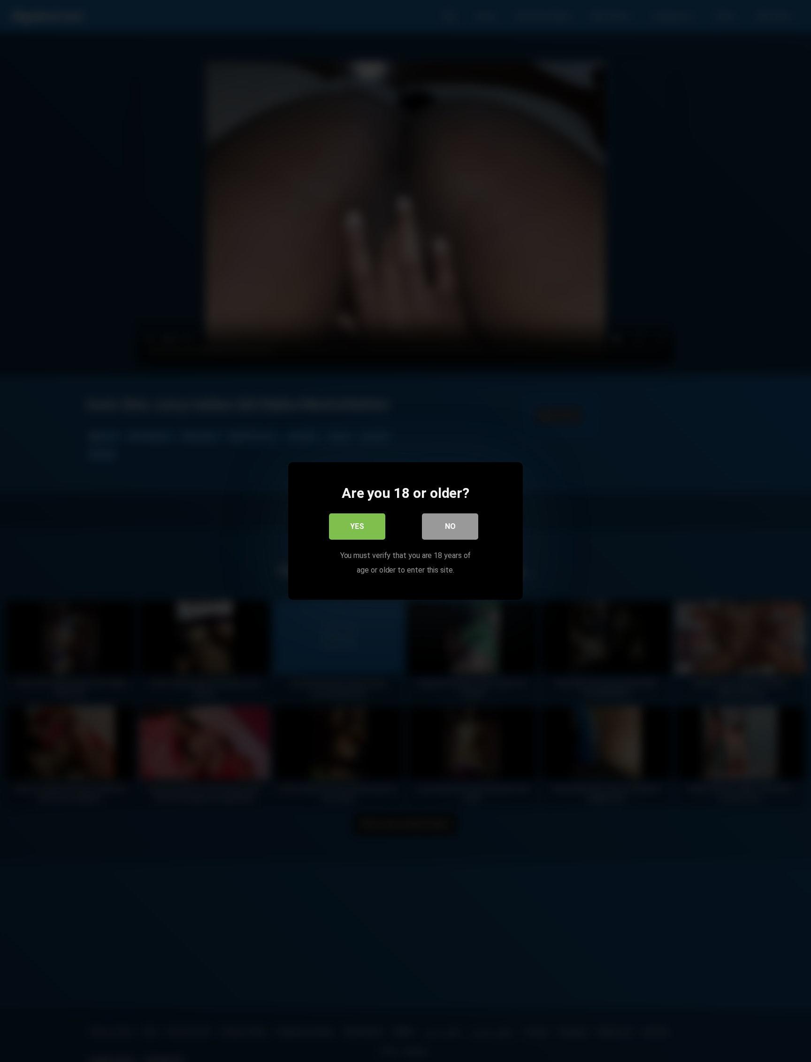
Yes (357, 526)
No (450, 526)
